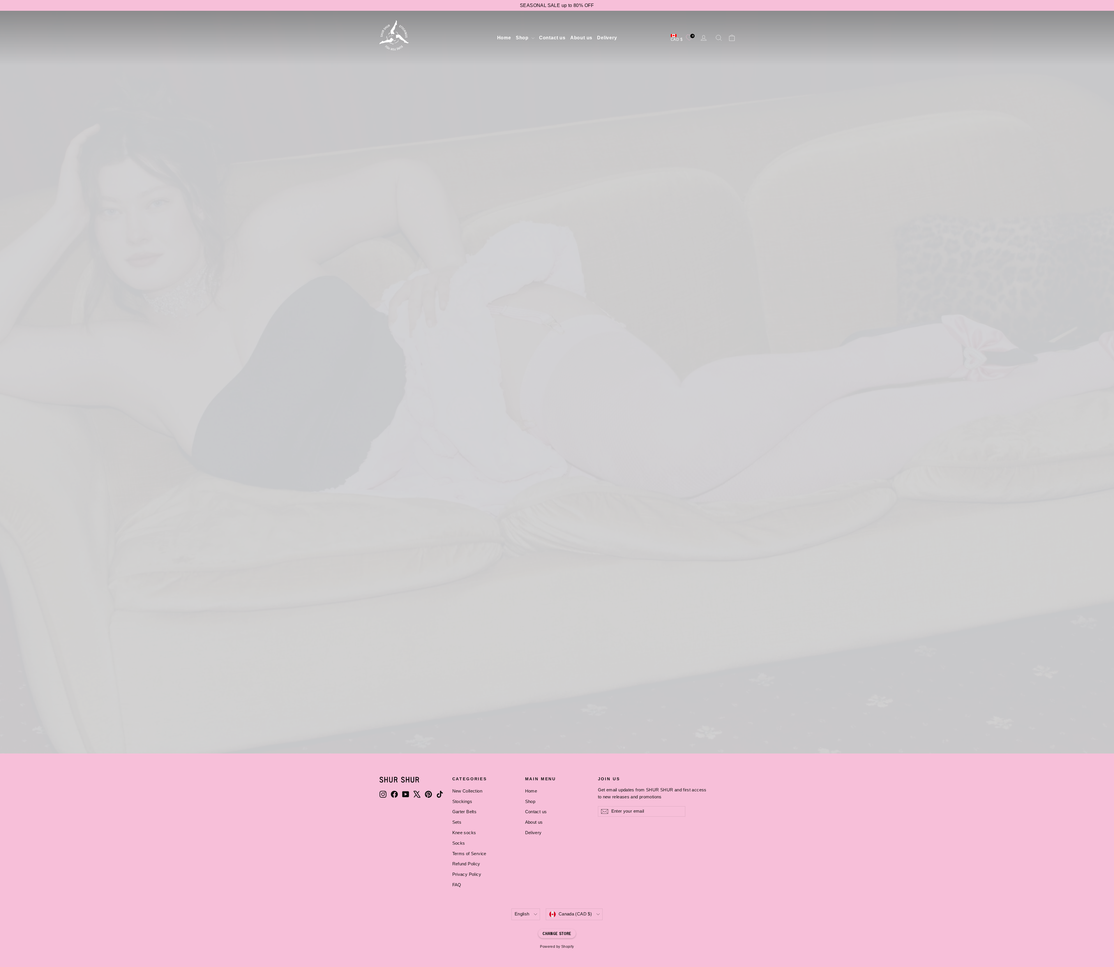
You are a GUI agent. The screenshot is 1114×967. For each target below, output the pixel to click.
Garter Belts (464, 811)
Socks (458, 843)
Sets (457, 822)
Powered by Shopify (557, 947)
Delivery (607, 37)
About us (581, 37)
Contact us (552, 37)
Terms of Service (469, 853)
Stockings (462, 801)
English (522, 914)
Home (504, 37)
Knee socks (464, 832)
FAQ (456, 885)
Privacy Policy (466, 874)
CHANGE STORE (557, 933)
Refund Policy (466, 864)
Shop (523, 37)
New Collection (557, 403)
